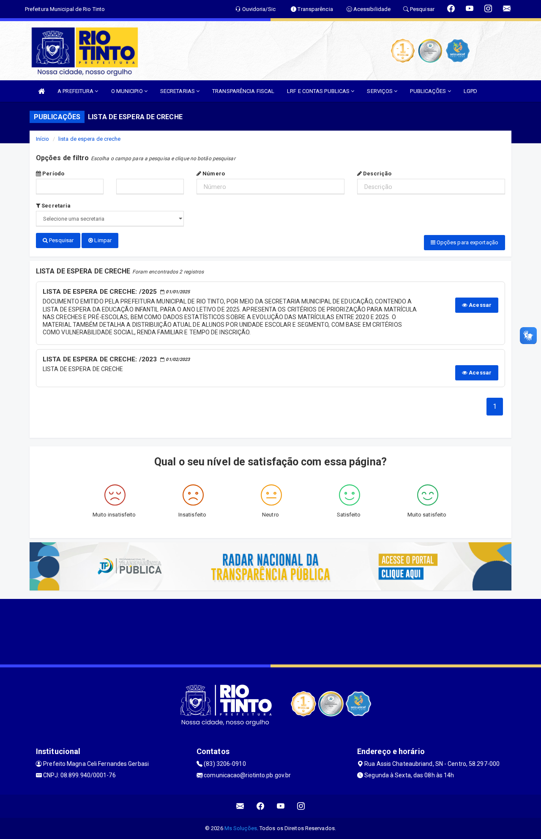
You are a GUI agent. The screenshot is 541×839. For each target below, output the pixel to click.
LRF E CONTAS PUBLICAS (319, 91)
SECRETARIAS (178, 91)
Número (213, 173)
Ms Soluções (240, 828)
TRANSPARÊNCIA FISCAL (243, 91)
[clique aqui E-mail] (240, 806)
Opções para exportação (466, 242)
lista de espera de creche (89, 139)
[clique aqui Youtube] (280, 806)
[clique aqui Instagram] (301, 806)
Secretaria (55, 205)
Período (52, 173)
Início (42, 139)
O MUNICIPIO (127, 91)
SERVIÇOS (380, 91)
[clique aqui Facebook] (260, 806)
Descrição (376, 173)
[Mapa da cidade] (270, 630)
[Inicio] (41, 91)
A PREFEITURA (76, 91)
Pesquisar (61, 240)
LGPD (470, 91)
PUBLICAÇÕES (428, 91)
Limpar (102, 240)
